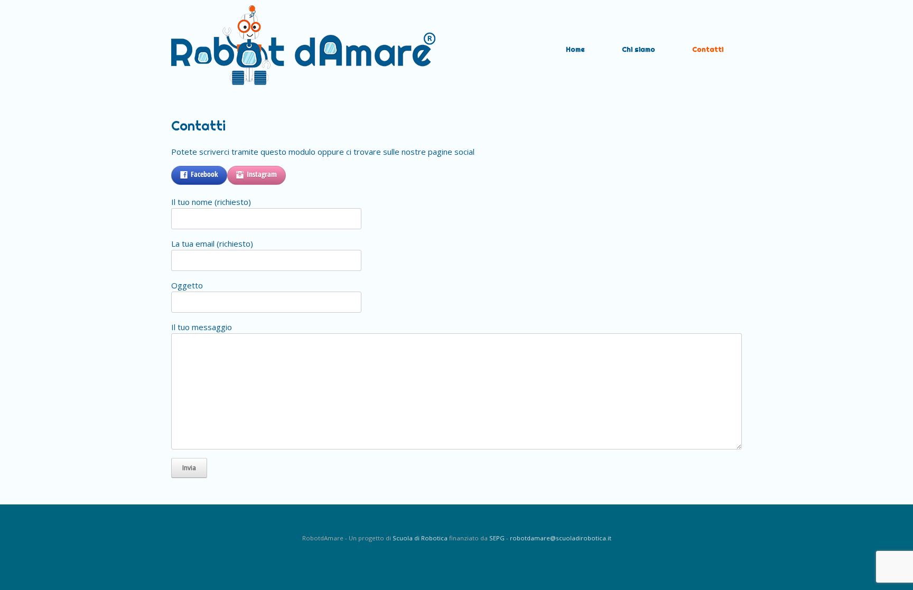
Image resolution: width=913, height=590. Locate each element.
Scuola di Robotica (420, 538)
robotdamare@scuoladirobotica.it (560, 538)
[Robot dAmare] (303, 49)
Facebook (204, 174)
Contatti (707, 49)
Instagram (262, 174)
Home (575, 49)
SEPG (497, 538)
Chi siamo (638, 49)
